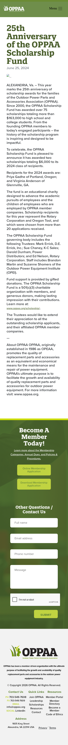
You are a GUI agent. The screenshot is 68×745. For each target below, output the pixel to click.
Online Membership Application (34, 470)
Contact (36, 712)
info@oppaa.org (16, 707)
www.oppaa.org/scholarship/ (23, 308)
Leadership (36, 701)
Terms (52, 727)
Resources (36, 708)
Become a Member (54, 709)
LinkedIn (20, 711)
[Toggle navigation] (56, 8)
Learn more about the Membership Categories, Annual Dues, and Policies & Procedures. (34, 454)
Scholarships (36, 704)
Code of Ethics (54, 714)
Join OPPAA (36, 697)
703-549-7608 (17, 697)
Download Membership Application (33, 484)
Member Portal (54, 697)
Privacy (43, 727)
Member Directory (54, 702)
